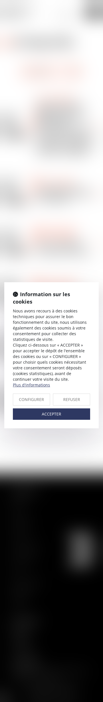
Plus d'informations (31, 385)
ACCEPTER (51, 414)
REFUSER (71, 399)
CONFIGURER (31, 399)
